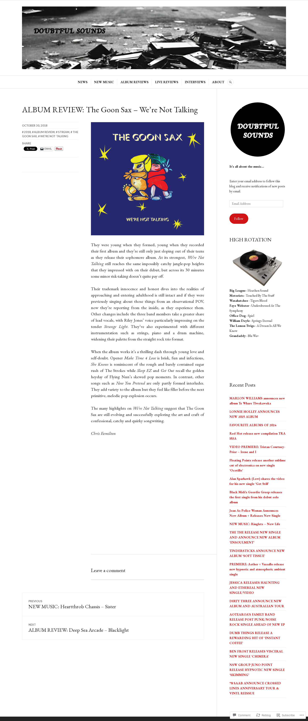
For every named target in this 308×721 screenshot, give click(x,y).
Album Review (44, 132)
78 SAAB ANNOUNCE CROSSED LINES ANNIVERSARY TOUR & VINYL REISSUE (255, 688)
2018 (27, 132)
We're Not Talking (54, 136)
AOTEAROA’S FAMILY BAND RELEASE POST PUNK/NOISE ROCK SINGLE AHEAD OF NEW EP (257, 619)
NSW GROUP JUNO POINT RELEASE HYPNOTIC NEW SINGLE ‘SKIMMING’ (257, 670)
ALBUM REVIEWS (134, 82)
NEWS (83, 82)
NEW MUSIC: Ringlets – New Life (254, 524)
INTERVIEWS (195, 82)
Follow (238, 218)
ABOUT (218, 82)
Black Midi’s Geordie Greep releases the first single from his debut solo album (255, 497)
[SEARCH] (230, 82)
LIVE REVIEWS (166, 82)
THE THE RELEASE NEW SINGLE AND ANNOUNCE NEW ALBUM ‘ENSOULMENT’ (255, 537)
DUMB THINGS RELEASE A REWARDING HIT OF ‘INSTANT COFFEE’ (254, 638)
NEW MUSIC (104, 82)
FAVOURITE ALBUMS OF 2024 (252, 425)
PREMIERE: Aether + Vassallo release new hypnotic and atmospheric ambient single (257, 569)
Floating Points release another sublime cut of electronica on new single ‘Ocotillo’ (257, 465)
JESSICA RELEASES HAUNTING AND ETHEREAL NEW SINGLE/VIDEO (254, 587)
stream (63, 132)
